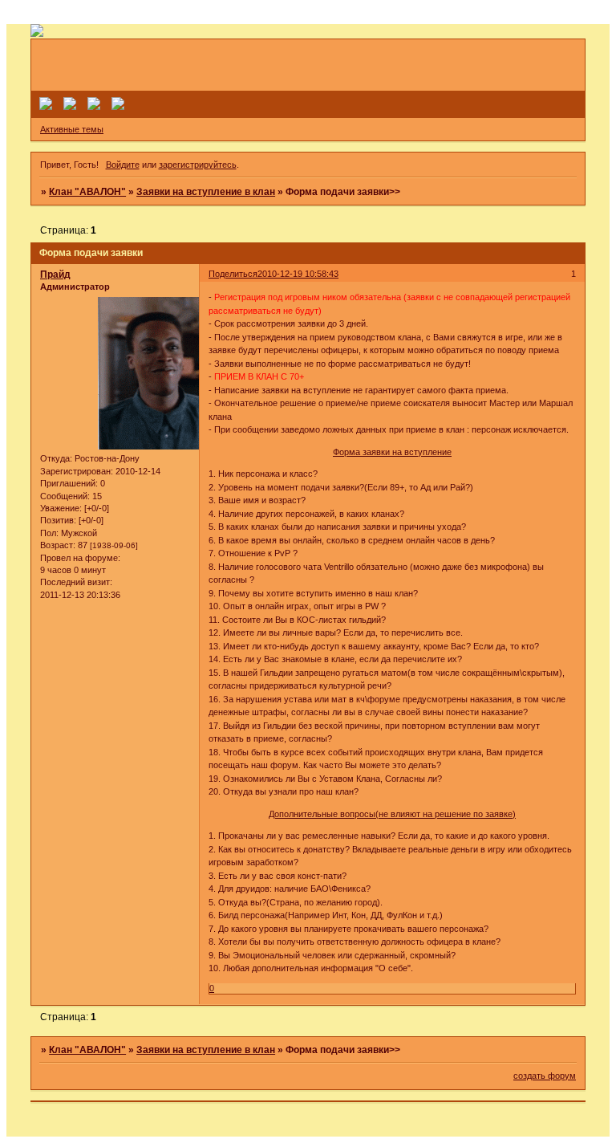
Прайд (55, 274)
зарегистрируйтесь (198, 164)
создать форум (544, 1075)
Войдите (123, 164)
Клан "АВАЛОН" (87, 191)
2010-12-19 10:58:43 (297, 274)
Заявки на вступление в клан (205, 191)
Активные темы (71, 129)
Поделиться (233, 274)
